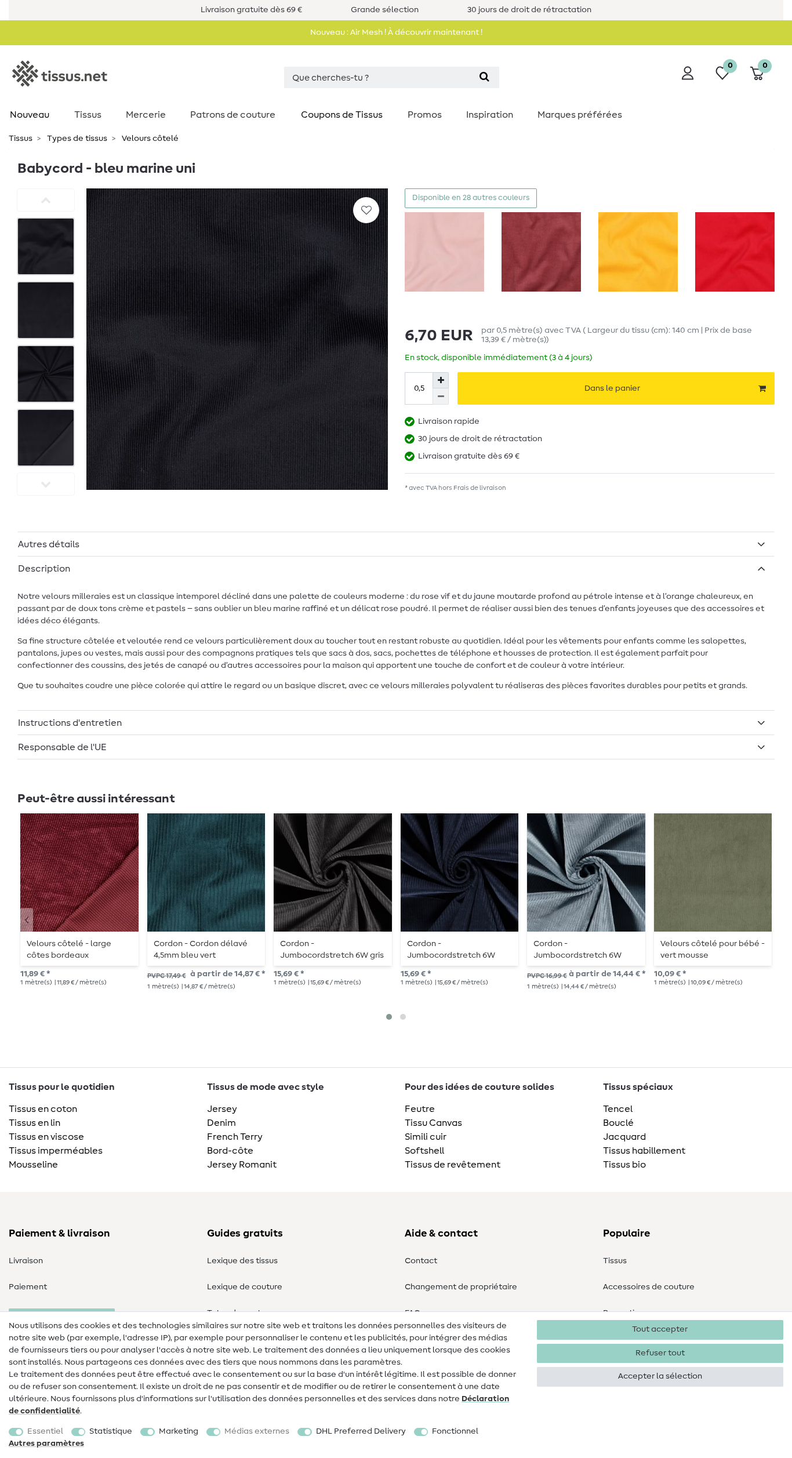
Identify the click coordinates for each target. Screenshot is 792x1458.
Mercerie (146, 114)
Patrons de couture (232, 114)
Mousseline (33, 1164)
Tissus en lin (34, 1123)
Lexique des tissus (242, 1261)
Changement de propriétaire (461, 1287)
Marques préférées (579, 114)
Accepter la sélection (660, 1376)
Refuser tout (660, 1353)
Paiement (28, 1287)
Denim (221, 1123)
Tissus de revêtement (452, 1164)
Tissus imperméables (56, 1150)
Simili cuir (425, 1136)
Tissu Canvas (433, 1123)
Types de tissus (76, 138)
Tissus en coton (43, 1109)
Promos (425, 114)
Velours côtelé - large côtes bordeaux (69, 949)
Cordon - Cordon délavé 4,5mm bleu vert (201, 949)
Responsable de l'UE (62, 747)
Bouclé (618, 1123)
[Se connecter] (687, 73)
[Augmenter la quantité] (441, 380)
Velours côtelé (149, 138)
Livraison (26, 1261)
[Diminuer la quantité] (441, 396)
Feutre (420, 1109)
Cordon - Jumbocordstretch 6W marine (451, 949)
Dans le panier (612, 388)
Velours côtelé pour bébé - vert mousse (712, 949)
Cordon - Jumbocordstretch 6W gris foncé (332, 949)
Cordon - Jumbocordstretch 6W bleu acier (577, 949)
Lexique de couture (244, 1287)
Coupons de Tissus (342, 114)
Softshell (424, 1150)
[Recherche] (484, 77)
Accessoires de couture (649, 1287)
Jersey (222, 1109)
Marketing (178, 1431)
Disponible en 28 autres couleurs (470, 198)
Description (44, 568)
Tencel (618, 1109)
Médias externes (256, 1431)
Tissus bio (624, 1164)
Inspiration (489, 114)
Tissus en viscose (46, 1136)
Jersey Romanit (242, 1164)
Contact (421, 1261)
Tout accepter (660, 1329)
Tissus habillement (644, 1150)
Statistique (110, 1431)
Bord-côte (230, 1150)
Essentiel (45, 1431)
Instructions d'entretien (70, 723)
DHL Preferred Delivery (361, 1431)
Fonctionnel (455, 1431)
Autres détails (48, 544)
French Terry (235, 1136)
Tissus (87, 114)
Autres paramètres (46, 1443)
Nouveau (29, 114)
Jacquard (624, 1136)
